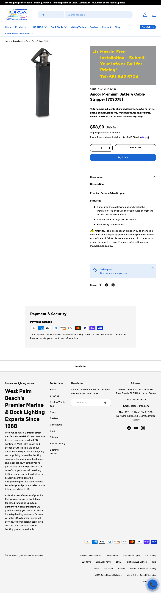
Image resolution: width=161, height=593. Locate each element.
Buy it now (123, 157)
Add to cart (135, 147)
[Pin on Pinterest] (113, 285)
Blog (117, 27)
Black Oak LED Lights (131, 555)
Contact (106, 27)
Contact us (56, 424)
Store (53, 411)
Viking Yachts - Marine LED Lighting (141, 575)
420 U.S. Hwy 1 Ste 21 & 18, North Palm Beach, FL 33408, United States (135, 415)
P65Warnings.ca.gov (101, 245)
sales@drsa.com (140, 405)
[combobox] (85, 14)
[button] (154, 14)
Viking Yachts (78, 27)
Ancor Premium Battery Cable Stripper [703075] (32, 41)
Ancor (93, 88)
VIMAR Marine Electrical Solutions (108, 575)
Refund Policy (57, 443)
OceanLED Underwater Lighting (143, 568)
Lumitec (96, 568)
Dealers (94, 27)
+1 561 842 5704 (138, 399)
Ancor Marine (112, 555)
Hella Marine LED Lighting (136, 562)
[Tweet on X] (100, 285)
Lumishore (108, 568)
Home (8, 27)
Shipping (94, 132)
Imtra (154, 562)
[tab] (97, 185)
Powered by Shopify (34, 555)
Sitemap (54, 437)
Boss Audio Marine (103, 562)
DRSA (118, 562)
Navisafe (121, 568)
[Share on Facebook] (107, 285)
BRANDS (54, 395)
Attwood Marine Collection (91, 555)
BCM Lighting (150, 555)
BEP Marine (86, 562)
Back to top (80, 366)
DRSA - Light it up (18, 555)
